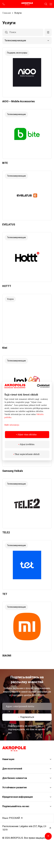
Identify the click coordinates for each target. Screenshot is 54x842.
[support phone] (3, 4)
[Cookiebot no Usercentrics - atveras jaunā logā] (41, 386)
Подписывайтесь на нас (15, 806)
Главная (6, 13)
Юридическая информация (17, 797)
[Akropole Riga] (27, 4)
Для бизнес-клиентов (14, 778)
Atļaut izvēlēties (27, 444)
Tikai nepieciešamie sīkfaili (27, 454)
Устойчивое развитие (14, 787)
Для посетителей (12, 768)
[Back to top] (48, 836)
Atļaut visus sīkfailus (27, 434)
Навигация (8, 759)
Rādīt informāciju (11, 425)
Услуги (17, 13)
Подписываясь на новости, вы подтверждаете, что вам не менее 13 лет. (28, 729)
